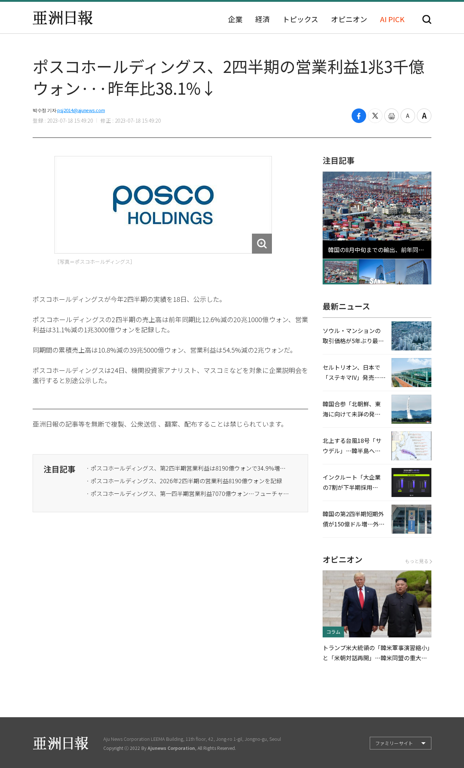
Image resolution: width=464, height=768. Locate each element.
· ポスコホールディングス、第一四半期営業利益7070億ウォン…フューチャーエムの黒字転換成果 (187, 493)
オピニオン (349, 19)
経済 (262, 19)
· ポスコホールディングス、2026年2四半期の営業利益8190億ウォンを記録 (184, 480)
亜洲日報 (63, 17)
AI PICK (392, 19)
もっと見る (416, 561)
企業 (235, 19)
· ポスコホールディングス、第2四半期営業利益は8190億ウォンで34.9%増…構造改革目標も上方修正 (187, 468)
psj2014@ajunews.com (81, 110)
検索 (426, 19)
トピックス (300, 19)
